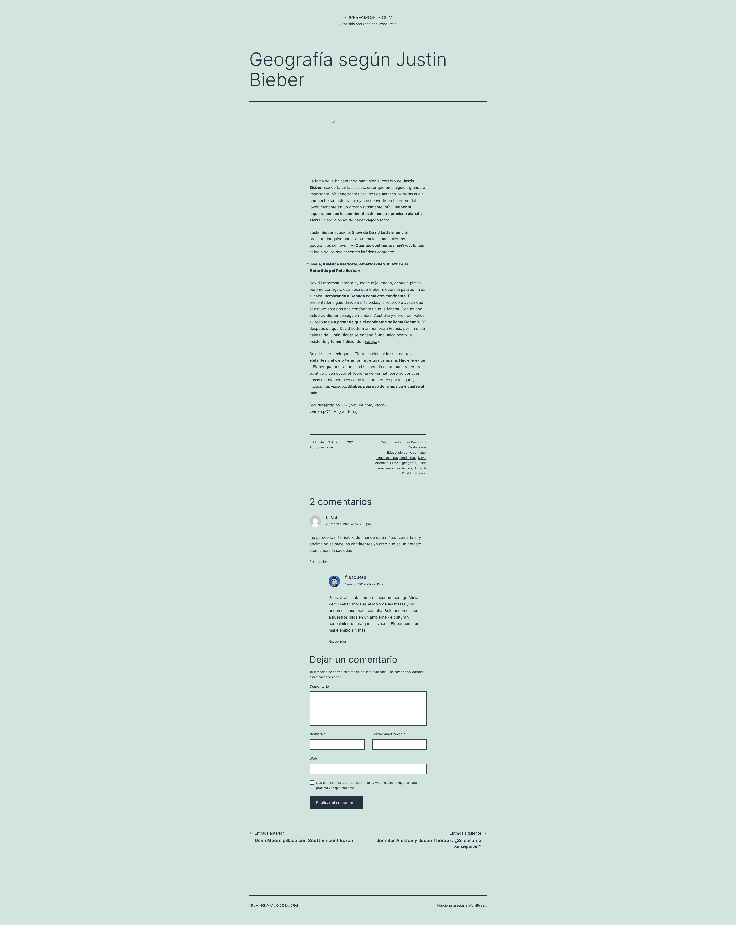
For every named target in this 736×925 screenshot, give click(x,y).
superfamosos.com (368, 17)
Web (313, 758)
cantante (329, 207)
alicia (331, 517)
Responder (318, 562)
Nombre (317, 734)
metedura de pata (399, 468)
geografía (409, 463)
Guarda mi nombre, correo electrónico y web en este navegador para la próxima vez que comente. (368, 785)
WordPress (477, 905)
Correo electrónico (388, 734)
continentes (407, 458)
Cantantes (418, 442)
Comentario (321, 686)
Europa (371, 341)
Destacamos (417, 447)
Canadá (357, 296)
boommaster (324, 447)
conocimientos (387, 458)
